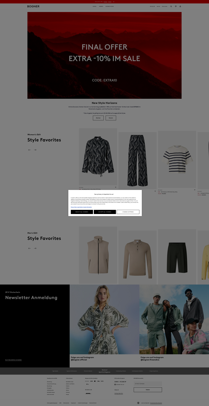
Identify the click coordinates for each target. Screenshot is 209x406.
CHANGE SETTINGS (128, 212)
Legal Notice (80, 207)
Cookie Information (87, 207)
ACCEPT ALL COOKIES (104, 212)
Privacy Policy (74, 207)
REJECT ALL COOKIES (82, 212)
